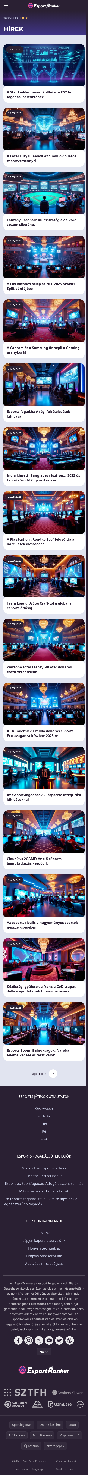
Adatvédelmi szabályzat (44, 1263)
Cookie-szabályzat (66, 1461)
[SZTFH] (25, 1392)
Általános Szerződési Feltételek (29, 1461)
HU (42, 1352)
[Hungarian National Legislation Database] (67, 1392)
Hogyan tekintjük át (44, 1248)
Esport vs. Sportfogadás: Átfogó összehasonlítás (44, 1183)
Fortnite (44, 1116)
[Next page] (53, 1073)
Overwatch (44, 1108)
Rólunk (44, 1233)
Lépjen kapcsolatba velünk (44, 1240)
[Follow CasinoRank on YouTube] (49, 1340)
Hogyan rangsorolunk (44, 1256)
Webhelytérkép (64, 1469)
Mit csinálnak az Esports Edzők (44, 1191)
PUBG (44, 1124)
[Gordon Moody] (15, 1404)
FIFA (44, 1139)
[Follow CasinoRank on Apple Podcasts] (69, 1340)
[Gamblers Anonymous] (37, 1404)
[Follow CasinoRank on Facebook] (18, 1340)
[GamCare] (60, 1404)
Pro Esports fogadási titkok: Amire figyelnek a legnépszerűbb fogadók (40, 1201)
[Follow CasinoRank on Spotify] (59, 1340)
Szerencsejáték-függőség (29, 1469)
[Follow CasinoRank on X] (39, 1340)
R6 (44, 1131)
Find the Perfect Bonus (44, 1175)
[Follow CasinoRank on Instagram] (28, 1340)
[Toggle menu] (6, 5)
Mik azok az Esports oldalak (44, 1168)
